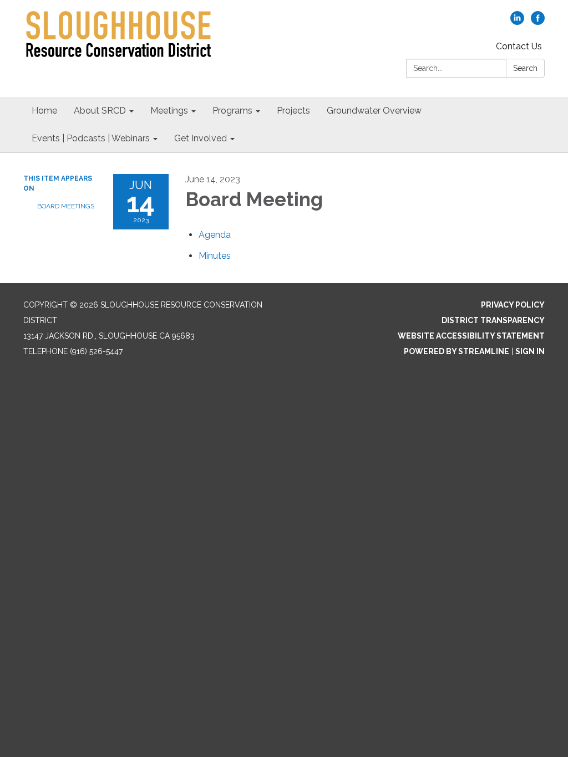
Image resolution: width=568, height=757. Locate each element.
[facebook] (538, 22)
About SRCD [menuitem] (100, 110)
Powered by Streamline (456, 351)
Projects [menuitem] (293, 110)
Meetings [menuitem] (169, 110)
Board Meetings (65, 206)
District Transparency (493, 320)
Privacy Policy (513, 304)
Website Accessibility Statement (471, 335)
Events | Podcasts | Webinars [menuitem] (91, 138)
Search (525, 68)
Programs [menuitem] (232, 110)
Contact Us (519, 46)
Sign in (530, 351)
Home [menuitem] (44, 110)
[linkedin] (517, 22)
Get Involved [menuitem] (200, 138)
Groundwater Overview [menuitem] (374, 110)
